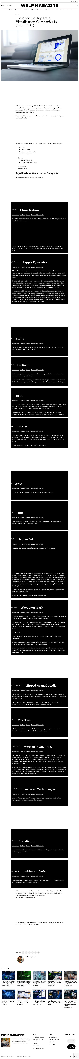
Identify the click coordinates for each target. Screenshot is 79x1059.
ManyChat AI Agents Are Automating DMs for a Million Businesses (39, 1001)
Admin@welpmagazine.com (26, 897)
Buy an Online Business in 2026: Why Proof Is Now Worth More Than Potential (23, 1002)
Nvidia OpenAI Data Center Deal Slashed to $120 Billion (54, 982)
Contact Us (35, 1043)
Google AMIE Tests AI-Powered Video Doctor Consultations (70, 982)
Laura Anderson (6, 985)
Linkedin (41, 215)
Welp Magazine (30, 957)
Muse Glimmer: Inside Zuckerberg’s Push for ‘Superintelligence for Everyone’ (8, 1002)
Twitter (28, 215)
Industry (18, 13)
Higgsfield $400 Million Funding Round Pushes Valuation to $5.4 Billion (24, 982)
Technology (52, 1044)
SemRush (40, 177)
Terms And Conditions (38, 1048)
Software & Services (54, 1039)
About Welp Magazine (38, 1037)
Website (22, 215)
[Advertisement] (39, 93)
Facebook (34, 215)
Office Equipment (53, 1037)
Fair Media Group (26, 1056)
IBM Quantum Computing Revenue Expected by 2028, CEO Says (54, 1002)
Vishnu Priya (52, 985)
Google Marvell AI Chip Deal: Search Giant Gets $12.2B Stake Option (8, 982)
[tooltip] (71, 1)
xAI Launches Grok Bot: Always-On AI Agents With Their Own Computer (39, 983)
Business (51, 1042)
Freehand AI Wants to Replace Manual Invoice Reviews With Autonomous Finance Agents (70, 1002)
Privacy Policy (36, 1046)
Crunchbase (30, 177)
